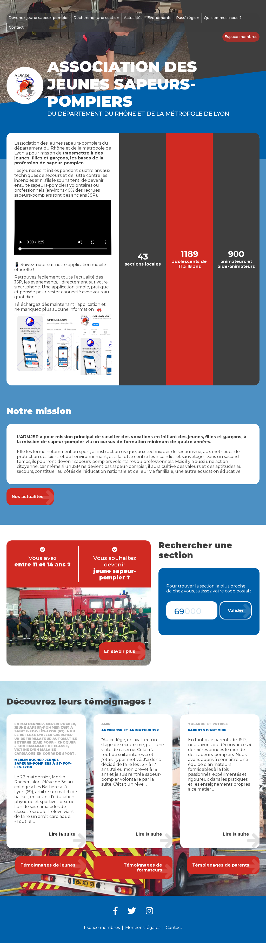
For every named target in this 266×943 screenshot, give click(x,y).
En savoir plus (119, 651)
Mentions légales (142, 927)
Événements (159, 17)
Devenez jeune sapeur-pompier (39, 17)
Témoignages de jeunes (48, 865)
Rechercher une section (96, 17)
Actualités (133, 17)
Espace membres (240, 36)
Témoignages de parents (220, 865)
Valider (236, 610)
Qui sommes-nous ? (223, 17)
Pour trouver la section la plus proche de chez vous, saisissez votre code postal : (208, 588)
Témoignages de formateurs (143, 868)
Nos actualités (27, 496)
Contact (16, 27)
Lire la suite (62, 834)
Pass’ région (187, 17)
